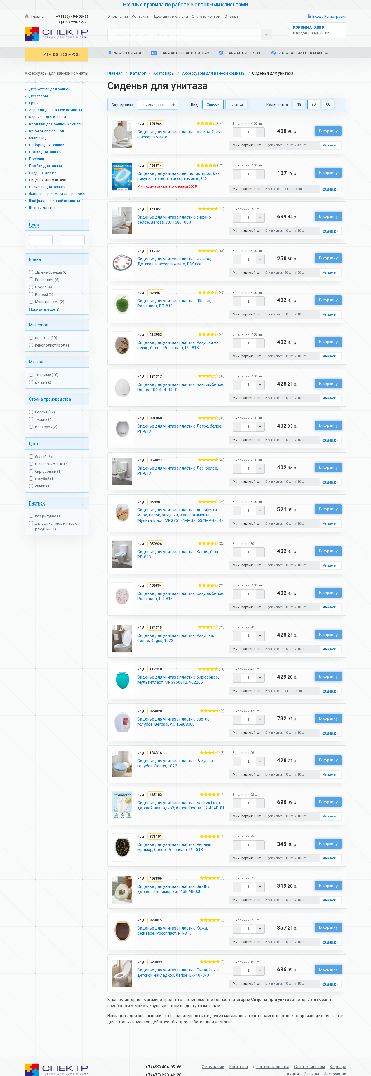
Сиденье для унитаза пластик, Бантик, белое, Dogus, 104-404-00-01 (180, 387)
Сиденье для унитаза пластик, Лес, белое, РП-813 (177, 471)
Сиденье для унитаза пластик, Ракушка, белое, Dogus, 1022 (175, 638)
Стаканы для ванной (47, 187)
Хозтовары (163, 73)
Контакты (141, 16)
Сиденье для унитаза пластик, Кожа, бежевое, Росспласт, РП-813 (172, 931)
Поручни (36, 159)
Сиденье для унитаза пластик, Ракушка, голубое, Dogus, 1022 (175, 763)
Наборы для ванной (46, 145)
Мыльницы (38, 138)
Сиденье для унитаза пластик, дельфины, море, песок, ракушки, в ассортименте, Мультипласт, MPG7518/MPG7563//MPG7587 (180, 515)
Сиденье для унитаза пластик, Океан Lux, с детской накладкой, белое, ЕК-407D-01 (178, 973)
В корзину (328, 131)
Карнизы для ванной (47, 117)
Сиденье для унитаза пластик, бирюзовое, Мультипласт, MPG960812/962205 (178, 680)
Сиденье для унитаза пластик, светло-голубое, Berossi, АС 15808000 (174, 722)
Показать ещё (44, 309)
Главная (38, 16)
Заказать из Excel (243, 53)
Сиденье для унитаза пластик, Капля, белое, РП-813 (180, 554)
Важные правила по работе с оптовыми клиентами (185, 5)
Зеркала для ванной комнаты (55, 110)
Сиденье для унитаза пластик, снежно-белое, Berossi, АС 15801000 (174, 220)
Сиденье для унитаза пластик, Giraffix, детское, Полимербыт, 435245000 (173, 889)
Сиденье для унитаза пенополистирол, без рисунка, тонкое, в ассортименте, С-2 (178, 176)
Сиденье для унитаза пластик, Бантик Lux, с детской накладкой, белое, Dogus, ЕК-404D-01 (181, 805)
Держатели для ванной (49, 89)
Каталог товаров (60, 54)
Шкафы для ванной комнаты (54, 201)
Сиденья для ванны (46, 173)
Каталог (138, 73)
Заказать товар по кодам (184, 53)
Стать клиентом (206, 16)
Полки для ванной (45, 152)
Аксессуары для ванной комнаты (213, 73)
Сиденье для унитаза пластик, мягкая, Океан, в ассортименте (181, 134)
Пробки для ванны (45, 166)
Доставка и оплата (171, 16)
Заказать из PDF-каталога (303, 53)
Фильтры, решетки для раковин (57, 194)
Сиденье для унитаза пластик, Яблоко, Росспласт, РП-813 (174, 303)
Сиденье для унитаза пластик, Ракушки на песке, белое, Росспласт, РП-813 (178, 345)
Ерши (34, 103)
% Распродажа (127, 53)
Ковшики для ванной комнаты (56, 124)
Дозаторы (38, 96)
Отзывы (232, 16)
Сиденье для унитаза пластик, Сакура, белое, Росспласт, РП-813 (180, 596)
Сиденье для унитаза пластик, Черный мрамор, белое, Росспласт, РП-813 (174, 847)
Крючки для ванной (46, 131)
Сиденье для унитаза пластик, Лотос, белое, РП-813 (179, 429)
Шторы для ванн (44, 208)
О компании (117, 16)
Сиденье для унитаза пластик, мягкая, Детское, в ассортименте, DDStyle (174, 261)
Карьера (338, 1066)
